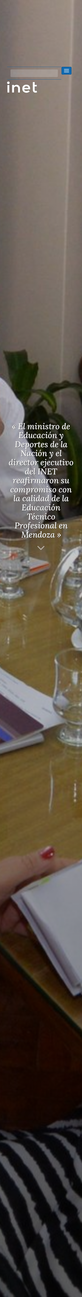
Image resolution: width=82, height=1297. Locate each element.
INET (27, 87)
